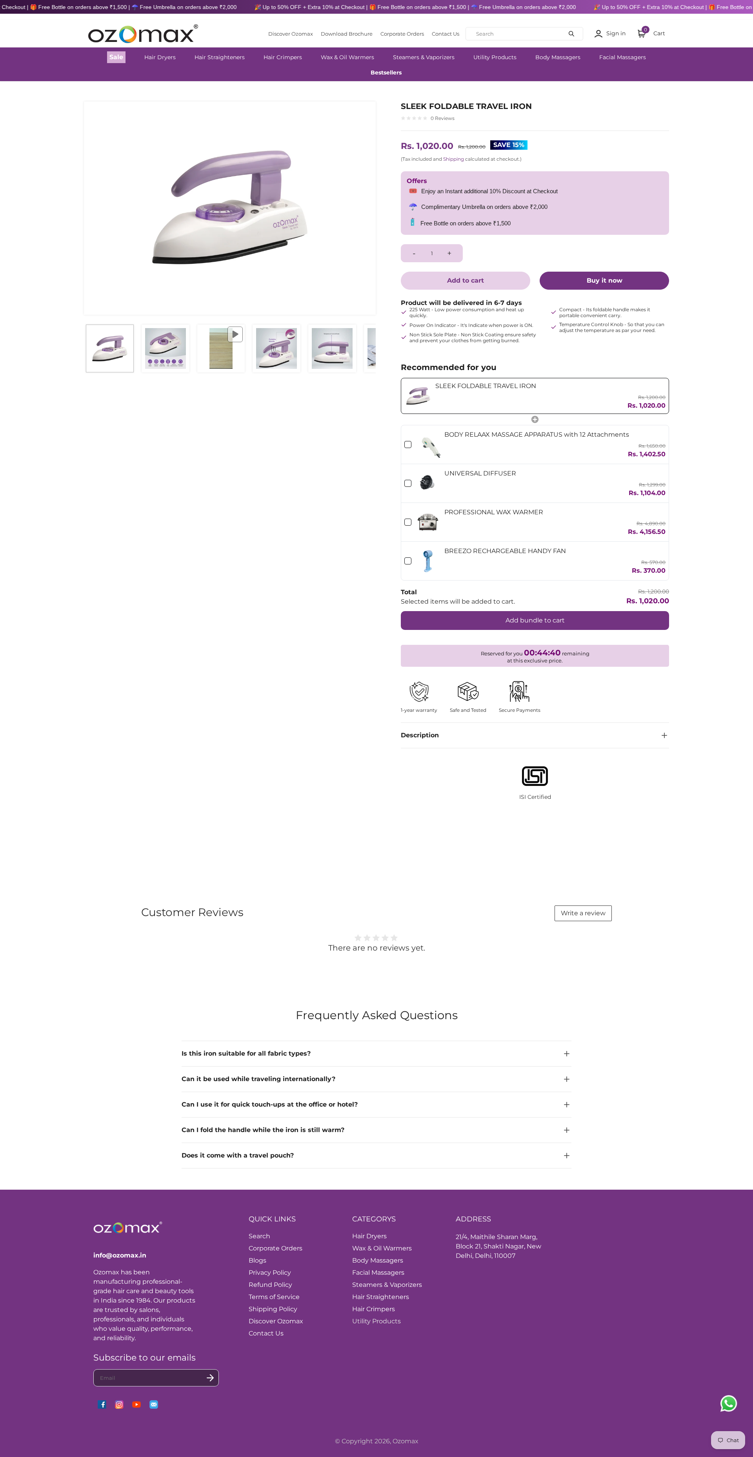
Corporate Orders (402, 34)
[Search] (571, 33)
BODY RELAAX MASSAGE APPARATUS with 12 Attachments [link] (536, 434)
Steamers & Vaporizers (424, 57)
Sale (116, 57)
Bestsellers (386, 72)
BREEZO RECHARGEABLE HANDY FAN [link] (505, 551)
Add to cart (465, 280)
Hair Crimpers (283, 57)
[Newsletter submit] (210, 1377)
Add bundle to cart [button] (535, 620)
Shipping (453, 159)
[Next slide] (365, 208)
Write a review (583, 913)
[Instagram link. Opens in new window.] (119, 1404)
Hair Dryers (160, 57)
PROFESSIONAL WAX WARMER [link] (493, 512)
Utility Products (495, 57)
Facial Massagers (622, 57)
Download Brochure (347, 34)
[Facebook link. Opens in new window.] (102, 1404)
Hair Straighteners (220, 57)
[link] (418, 395)
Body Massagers (557, 57)
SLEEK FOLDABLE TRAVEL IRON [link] (485, 386)
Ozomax (405, 1441)
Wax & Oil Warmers (347, 57)
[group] (110, 348)
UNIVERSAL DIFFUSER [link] (480, 473)
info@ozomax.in (119, 1255)
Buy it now (604, 280)
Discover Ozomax (290, 34)
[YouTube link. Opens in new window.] (136, 1404)
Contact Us (445, 34)
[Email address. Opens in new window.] (153, 1404)
